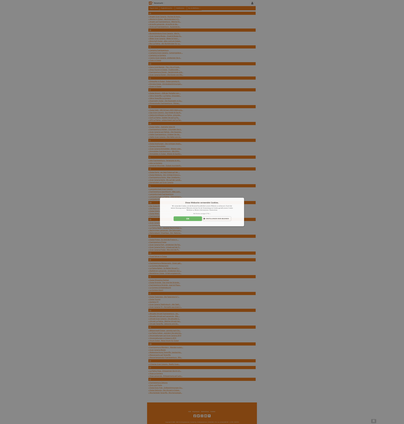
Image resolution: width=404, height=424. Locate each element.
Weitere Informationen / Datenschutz (206, 210)
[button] (202, 214)
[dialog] (202, 212)
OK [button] (187, 218)
